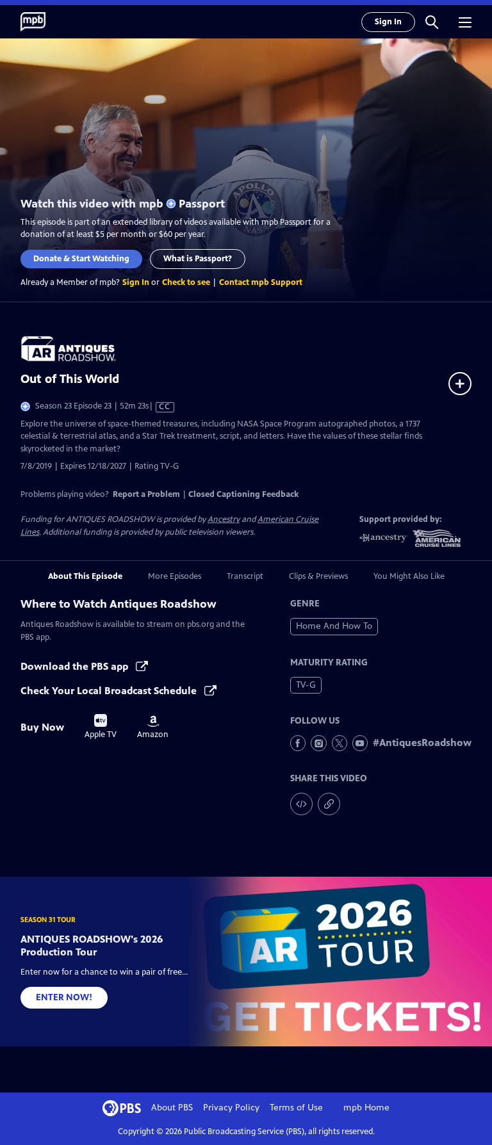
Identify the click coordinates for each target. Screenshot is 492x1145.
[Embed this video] (301, 804)
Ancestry (224, 519)
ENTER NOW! (64, 997)
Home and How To (334, 626)
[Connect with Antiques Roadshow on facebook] (298, 743)
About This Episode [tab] (85, 576)
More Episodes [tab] (174, 576)
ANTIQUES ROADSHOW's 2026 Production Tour (91, 945)
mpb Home (366, 1107)
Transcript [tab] (245, 576)
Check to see (186, 282)
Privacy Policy (231, 1107)
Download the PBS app (75, 666)
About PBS (172, 1107)
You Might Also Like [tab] (409, 576)
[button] (431, 21)
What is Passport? (197, 259)
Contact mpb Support (260, 282)
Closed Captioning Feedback (243, 494)
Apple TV (101, 727)
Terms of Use (296, 1107)
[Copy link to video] (329, 804)
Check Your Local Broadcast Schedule (109, 691)
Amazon (152, 727)
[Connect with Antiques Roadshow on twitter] (339, 743)
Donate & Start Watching (81, 259)
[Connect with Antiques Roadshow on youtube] (360, 743)
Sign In (388, 22)
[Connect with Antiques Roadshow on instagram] (318, 743)
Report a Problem (146, 494)
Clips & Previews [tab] (318, 576)
